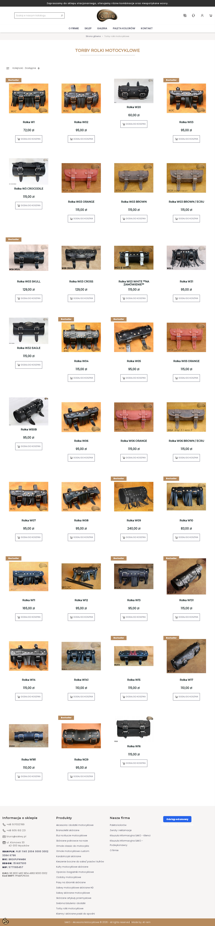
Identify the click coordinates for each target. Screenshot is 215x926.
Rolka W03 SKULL (28, 281)
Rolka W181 (28, 759)
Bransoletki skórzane (67, 830)
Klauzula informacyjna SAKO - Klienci (130, 835)
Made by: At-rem (141, 922)
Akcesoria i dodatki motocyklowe (74, 825)
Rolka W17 (186, 679)
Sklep (88, 28)
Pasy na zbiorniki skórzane (71, 882)
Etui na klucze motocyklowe (71, 835)
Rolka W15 (133, 679)
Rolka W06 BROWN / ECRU (186, 440)
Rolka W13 (134, 600)
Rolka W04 (81, 361)
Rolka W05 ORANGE (186, 361)
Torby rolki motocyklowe (69, 908)
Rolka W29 (81, 759)
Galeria (102, 28)
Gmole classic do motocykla (72, 846)
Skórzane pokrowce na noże (72, 840)
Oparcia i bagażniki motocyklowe (75, 872)
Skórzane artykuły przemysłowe (73, 898)
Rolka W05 (134, 361)
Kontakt (147, 28)
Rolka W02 (81, 122)
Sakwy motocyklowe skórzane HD (74, 887)
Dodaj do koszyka (30, 139)
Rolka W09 (134, 520)
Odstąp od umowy (177, 819)
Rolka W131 (186, 600)
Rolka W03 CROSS (81, 281)
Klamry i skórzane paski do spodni (75, 913)
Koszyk (211, 15)
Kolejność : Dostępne (25, 68)
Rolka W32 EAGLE (28, 348)
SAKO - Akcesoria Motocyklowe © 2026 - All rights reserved (97, 922)
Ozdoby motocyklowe (68, 877)
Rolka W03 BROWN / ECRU (186, 201)
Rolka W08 (81, 520)
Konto (202, 15)
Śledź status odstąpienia (177, 824)
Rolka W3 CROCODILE (28, 188)
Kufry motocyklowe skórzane (72, 866)
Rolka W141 (81, 679)
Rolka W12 (81, 600)
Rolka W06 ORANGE (134, 440)
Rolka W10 (186, 520)
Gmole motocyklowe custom (72, 851)
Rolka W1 (29, 122)
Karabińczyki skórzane (68, 856)
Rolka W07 (29, 520)
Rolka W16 (134, 746)
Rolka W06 (81, 440)
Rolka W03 (186, 122)
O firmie (74, 28)
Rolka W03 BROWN (134, 201)
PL (185, 15)
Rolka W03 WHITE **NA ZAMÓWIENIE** (134, 283)
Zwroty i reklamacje (121, 830)
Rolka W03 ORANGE (81, 201)
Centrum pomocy (193, 15)
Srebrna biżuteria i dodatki (70, 903)
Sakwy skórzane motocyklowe (73, 892)
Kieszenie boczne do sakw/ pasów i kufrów (80, 861)
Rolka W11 (28, 600)
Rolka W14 (28, 679)
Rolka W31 (186, 281)
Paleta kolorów (124, 28)
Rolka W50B (29, 429)
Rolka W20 (134, 107)
